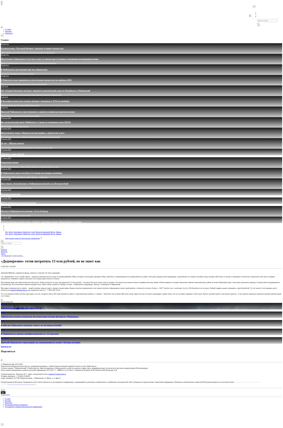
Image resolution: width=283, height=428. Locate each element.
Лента (11, 232)
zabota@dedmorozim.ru (18, 290)
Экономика (17, 232)
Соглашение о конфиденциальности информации (23, 407)
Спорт (33, 232)
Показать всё (6, 347)
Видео (53, 232)
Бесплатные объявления (31, 238)
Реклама (260, 14)
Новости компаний (43, 232)
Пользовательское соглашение (16, 405)
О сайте (260, 12)
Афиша (58, 232)
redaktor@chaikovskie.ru (57, 374)
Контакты (261, 16)
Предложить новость (13, 238)
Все (6, 232)
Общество (26, 232)
